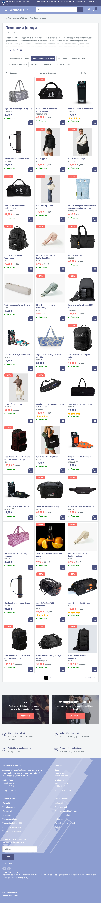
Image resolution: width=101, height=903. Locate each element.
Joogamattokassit (78, 58)
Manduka (7, 161)
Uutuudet (59, 819)
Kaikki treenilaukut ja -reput (43, 58)
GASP (38, 608)
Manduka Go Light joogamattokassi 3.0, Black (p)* (50, 405)
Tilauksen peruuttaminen (13, 831)
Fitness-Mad (72, 211)
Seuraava (88, 677)
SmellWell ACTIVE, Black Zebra (16, 506)
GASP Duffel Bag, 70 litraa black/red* (46, 604)
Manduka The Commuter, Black (16, 158)
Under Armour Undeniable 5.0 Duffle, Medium (48, 110)
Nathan (71, 509)
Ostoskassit (35, 64)
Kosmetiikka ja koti (62, 815)
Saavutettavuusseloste (11, 827)
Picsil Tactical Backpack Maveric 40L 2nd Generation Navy (17, 657)
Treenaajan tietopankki (12, 823)
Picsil (6, 462)
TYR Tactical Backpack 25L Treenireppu (14, 256)
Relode (71, 258)
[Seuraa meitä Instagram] (9, 868)
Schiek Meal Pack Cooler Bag (47, 506)
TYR (5, 261)
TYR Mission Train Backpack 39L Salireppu (80, 356)
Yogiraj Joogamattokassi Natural (17, 305)
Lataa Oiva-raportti (10, 872)
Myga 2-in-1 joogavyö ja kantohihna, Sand (77, 554)
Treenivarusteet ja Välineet (17, 18)
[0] (94, 9)
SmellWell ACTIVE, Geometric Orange (80, 458)
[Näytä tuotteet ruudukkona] (89, 73)
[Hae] (80, 9)
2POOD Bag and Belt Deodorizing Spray (49, 554)
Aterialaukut (62, 58)
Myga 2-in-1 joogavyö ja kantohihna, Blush (45, 256)
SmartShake (72, 310)
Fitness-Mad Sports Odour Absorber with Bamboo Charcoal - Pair (82, 207)
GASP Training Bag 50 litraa (79, 603)
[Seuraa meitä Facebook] (4, 868)
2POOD (38, 559)
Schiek (38, 509)
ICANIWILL (39, 161)
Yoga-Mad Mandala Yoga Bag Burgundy (15, 554)
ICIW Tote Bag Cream (44, 205)
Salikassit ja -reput (64, 64)
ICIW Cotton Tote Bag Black (47, 457)
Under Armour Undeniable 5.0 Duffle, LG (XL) (16, 207)
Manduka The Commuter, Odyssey (17, 603)
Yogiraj (7, 308)
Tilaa (8, 856)
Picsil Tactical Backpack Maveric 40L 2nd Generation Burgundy (17, 458)
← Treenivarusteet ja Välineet (18, 58)
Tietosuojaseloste (9, 819)
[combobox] (56, 9)
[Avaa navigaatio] (6, 10)
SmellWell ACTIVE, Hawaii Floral (17, 354)
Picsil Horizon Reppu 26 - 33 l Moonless (79, 657)
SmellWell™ (48, 64)
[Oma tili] (89, 9)
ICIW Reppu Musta (43, 158)
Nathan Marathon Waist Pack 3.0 (81, 506)
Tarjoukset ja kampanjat (65, 823)
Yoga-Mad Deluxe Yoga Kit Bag (80, 404)
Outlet (57, 827)
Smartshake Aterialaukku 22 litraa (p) (82, 306)
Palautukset (7, 815)
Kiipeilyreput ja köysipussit (17, 64)
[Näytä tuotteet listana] (94, 73)
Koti (3, 18)
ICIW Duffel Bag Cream (13, 404)
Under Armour (41, 114)
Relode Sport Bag (75, 255)
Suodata (13, 73)
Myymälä (56, 1)
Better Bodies (41, 661)
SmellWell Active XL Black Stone (81, 109)
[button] (74, 118)
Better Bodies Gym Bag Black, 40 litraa (49, 657)
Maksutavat (7, 811)
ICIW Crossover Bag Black (78, 158)
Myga (38, 261)
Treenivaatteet (61, 807)
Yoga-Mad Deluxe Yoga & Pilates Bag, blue (48, 356)
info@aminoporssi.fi (43, 1)
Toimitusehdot (8, 807)
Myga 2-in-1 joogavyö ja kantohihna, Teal (45, 306)
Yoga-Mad (8, 111)
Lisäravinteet (60, 803)
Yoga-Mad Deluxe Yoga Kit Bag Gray (18, 109)
